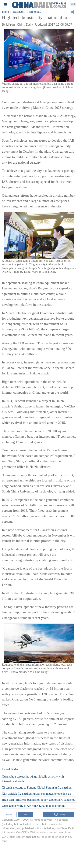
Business (18, 11)
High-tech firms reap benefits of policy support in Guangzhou (38, 799)
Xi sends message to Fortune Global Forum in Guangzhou (37, 787)
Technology (34, 11)
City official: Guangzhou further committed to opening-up (36, 793)
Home (5, 11)
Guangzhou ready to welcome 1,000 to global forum (33, 805)
